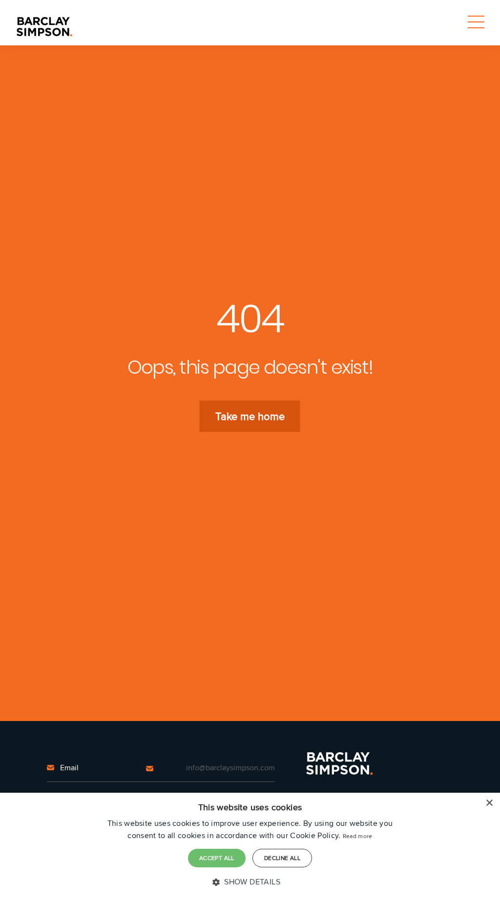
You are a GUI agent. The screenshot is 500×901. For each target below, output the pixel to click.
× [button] (489, 803)
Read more (358, 836)
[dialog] (250, 847)
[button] (250, 882)
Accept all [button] (216, 858)
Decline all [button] (282, 858)
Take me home (250, 416)
